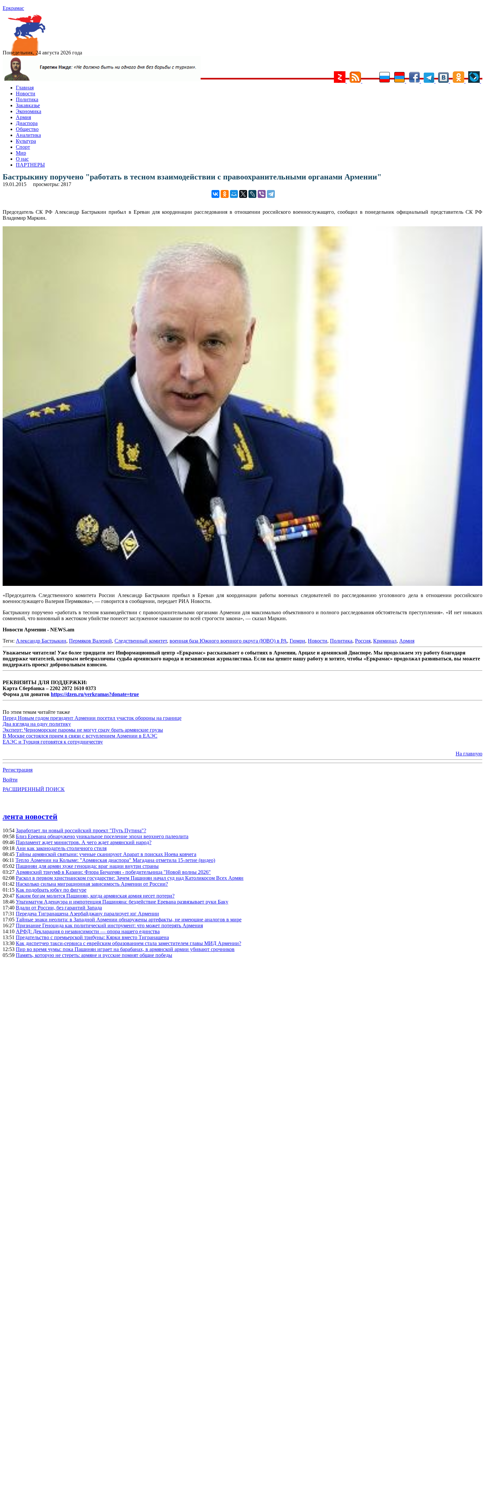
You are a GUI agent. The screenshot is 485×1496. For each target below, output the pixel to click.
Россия (363, 641)
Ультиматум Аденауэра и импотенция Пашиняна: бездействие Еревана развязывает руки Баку (122, 902)
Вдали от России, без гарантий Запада (59, 907)
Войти (10, 780)
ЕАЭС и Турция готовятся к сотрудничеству (53, 742)
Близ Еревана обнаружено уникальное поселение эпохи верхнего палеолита (102, 836)
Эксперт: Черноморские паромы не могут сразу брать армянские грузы (83, 730)
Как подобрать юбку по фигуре (51, 890)
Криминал (385, 641)
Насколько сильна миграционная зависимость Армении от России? (92, 884)
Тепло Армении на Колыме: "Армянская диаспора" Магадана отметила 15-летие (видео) (115, 860)
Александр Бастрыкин (41, 641)
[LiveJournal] (252, 194)
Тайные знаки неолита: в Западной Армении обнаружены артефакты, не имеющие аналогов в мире (129, 919)
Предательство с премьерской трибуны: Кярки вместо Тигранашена (92, 937)
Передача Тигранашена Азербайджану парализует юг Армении (87, 913)
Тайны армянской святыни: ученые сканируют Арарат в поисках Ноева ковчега (106, 854)
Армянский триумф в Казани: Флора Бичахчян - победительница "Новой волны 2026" (113, 872)
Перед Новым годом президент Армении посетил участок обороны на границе (92, 718)
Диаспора (27, 123)
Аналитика (28, 135)
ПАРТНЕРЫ (30, 165)
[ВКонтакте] (215, 194)
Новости (25, 93)
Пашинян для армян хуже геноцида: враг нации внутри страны (87, 866)
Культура (26, 141)
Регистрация (18, 770)
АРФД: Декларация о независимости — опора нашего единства (88, 931)
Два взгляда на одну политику (37, 724)
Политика (27, 99)
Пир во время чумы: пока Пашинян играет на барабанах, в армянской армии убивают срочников (125, 949)
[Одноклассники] (225, 194)
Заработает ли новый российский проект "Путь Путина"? (81, 830)
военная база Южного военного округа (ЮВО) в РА (228, 641)
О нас (22, 159)
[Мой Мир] (234, 194)
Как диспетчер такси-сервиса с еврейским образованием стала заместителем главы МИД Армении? (128, 943)
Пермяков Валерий (90, 641)
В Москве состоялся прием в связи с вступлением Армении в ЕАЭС (80, 736)
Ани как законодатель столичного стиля (61, 848)
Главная (25, 87)
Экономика (28, 111)
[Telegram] (271, 194)
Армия (23, 117)
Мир (21, 153)
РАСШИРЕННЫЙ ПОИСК (34, 789)
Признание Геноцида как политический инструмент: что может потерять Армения (109, 925)
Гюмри (297, 641)
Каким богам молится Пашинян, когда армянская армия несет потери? (95, 896)
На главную (469, 753)
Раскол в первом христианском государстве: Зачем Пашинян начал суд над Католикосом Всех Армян (129, 878)
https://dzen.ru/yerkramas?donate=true (95, 694)
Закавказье (28, 105)
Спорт (23, 147)
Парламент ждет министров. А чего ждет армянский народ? (83, 842)
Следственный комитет (140, 641)
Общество (27, 129)
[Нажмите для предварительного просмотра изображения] (242, 584)
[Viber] (262, 194)
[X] (243, 194)
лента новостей (30, 816)
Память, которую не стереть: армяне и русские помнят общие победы (94, 955)
